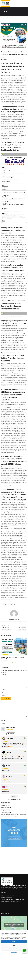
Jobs (7, 18)
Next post (23, 625)
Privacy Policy (14, 952)
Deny (14, 945)
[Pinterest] (12, 604)
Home (2, 18)
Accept (14, 941)
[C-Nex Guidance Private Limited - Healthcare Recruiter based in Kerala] (5, 3)
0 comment (4, 59)
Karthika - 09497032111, (6, 805)
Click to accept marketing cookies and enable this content (14, 925)
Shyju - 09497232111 (5, 809)
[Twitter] (9, 604)
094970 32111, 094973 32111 (7, 896)
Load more (14, 796)
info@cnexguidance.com (6, 810)
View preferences (14, 949)
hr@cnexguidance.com (6, 807)
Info (12, 18)
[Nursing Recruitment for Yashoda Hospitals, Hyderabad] (14, 646)
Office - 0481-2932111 (6, 812)
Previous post (5, 625)
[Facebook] (6, 604)
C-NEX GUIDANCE (14, 619)
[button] (26, 931)
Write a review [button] (11, 733)
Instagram (19, 5)
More (17, 889)
